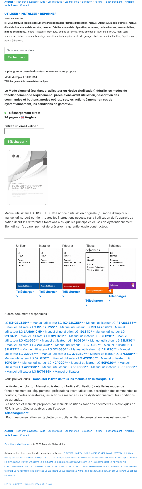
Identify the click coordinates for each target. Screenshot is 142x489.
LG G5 (57, 462)
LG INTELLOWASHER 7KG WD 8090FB (21, 462)
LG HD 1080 (23, 466)
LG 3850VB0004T (109, 457)
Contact (24, 5)
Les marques (55, 1)
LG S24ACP (9, 475)
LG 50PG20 (132, 471)
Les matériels (72, 1)
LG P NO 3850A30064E (98, 462)
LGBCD (46, 457)
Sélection (87, 1)
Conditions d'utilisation (17, 444)
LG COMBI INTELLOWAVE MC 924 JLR (96, 466)
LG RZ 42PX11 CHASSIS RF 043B (90, 453)
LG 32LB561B (94, 457)
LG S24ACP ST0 (107, 471)
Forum (98, 1)
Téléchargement (113, 1)
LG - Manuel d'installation (46, 331)
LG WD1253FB (80, 462)
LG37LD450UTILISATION (61, 457)
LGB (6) (7, 484)
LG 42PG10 (121, 471)
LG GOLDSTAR (46, 462)
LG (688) (49, 484)
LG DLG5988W (67, 462)
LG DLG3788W (36, 466)
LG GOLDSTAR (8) (35, 484)
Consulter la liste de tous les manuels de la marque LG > (73, 379)
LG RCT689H (68, 453)
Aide (42, 1)
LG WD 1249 (80, 471)
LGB (135, 457)
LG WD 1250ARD (66, 471)
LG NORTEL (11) (19, 484)
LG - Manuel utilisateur (30, 323)
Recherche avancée (27, 1)
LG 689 (61, 466)
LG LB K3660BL (80, 457)
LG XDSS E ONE (125, 457)
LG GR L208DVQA (114, 453)
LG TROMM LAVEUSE (32, 457)
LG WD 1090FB (51, 471)
